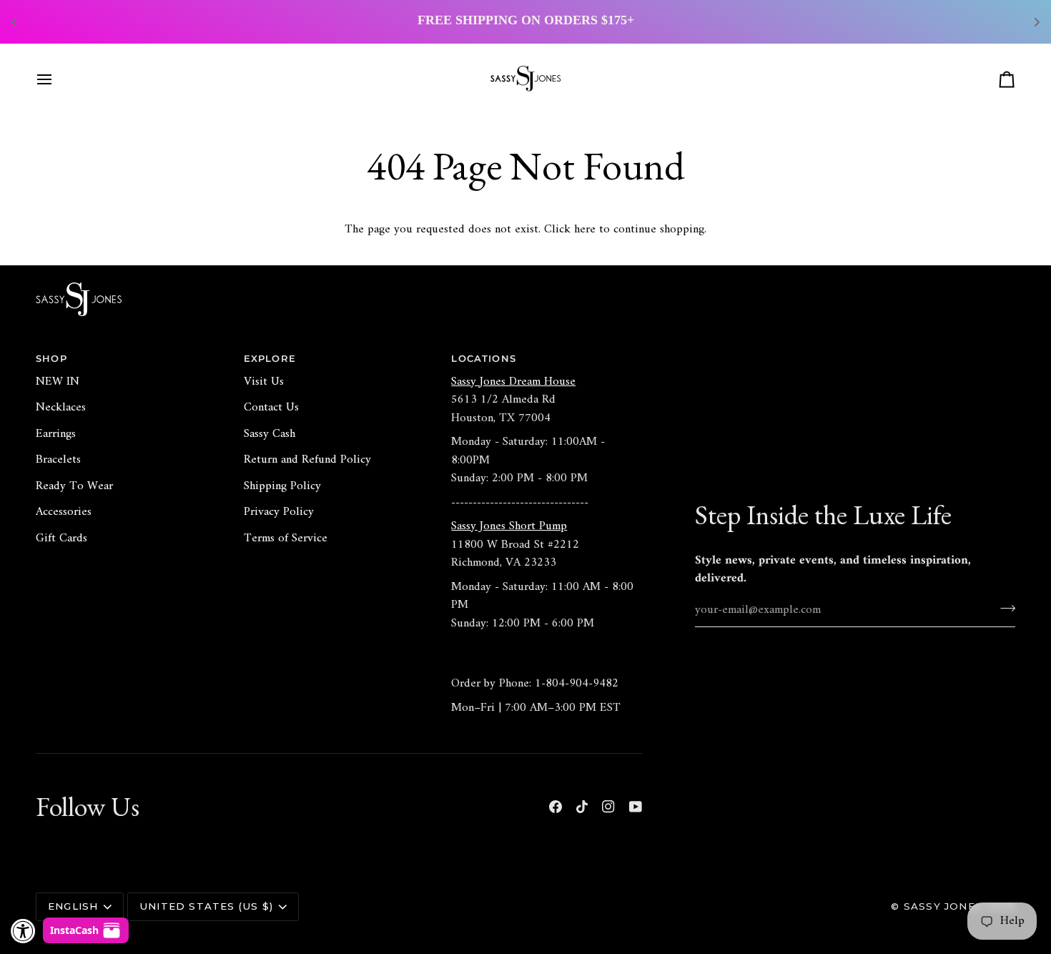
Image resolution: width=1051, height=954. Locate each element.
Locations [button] (483, 358)
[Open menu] (57, 79)
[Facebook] (555, 806)
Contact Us (271, 407)
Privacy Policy (279, 512)
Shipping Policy (282, 486)
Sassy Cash (269, 434)
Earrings (56, 434)
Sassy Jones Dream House (513, 382)
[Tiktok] (582, 806)
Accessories (64, 512)
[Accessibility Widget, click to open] (23, 931)
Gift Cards (61, 538)
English (73, 906)
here (585, 229)
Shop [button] (51, 358)
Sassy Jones (943, 906)
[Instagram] (608, 806)
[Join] (1003, 608)
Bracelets (58, 460)
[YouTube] (635, 806)
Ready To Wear (74, 486)
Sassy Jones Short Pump (509, 526)
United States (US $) (206, 906)
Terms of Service (285, 538)
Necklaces (61, 407)
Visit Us (264, 382)
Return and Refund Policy (307, 460)
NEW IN (57, 382)
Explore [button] (270, 358)
